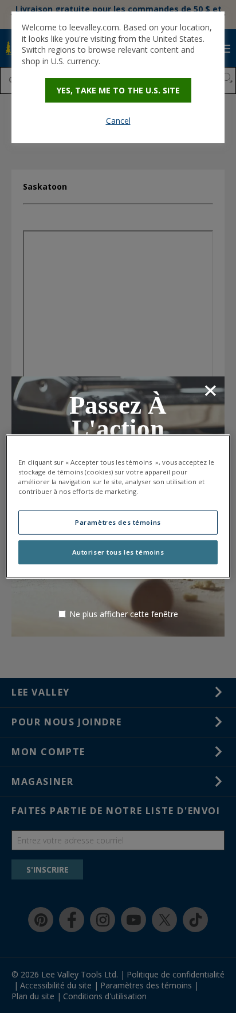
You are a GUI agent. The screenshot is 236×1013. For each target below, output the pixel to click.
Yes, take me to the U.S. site (118, 90)
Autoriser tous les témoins (118, 552)
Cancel (118, 120)
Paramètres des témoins (118, 522)
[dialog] (118, 77)
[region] (118, 506)
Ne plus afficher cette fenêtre (123, 613)
